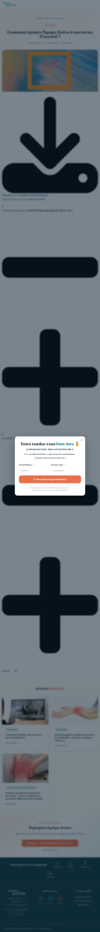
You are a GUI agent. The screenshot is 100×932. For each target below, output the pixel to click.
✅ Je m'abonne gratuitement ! (50, 479)
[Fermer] (81, 440)
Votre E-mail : (57, 465)
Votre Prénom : (25, 465)
